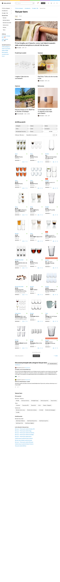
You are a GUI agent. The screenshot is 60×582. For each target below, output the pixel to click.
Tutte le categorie (6, 8)
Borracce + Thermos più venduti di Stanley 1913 (25, 429)
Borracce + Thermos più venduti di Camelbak (24, 434)
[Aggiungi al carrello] (27, 162)
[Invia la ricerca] (16, 3)
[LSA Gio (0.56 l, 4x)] (21, 230)
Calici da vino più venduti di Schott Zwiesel (24, 438)
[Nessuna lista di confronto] (51, 3)
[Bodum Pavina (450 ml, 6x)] (21, 150)
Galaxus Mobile (5, 50)
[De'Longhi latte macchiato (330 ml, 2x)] (36, 203)
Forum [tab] (20, 16)
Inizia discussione (53, 363)
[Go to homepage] (6, 3)
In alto (56, 355)
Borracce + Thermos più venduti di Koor (23, 436)
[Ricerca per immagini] (33, 3)
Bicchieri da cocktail (7, 22)
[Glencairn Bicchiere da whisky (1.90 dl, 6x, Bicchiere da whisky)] (21, 256)
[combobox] (22, 135)
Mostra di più (36, 355)
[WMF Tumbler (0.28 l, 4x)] (36, 283)
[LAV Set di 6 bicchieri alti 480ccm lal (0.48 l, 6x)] (51, 150)
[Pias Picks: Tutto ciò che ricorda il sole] (48, 66)
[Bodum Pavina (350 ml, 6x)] (21, 177)
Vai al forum (17, 364)
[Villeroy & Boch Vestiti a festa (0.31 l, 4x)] (21, 337)
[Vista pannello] (54, 135)
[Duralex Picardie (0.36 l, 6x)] (51, 256)
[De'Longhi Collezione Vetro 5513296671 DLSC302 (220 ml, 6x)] (21, 203)
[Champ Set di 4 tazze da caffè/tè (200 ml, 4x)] (51, 310)
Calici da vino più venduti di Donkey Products (24, 444)
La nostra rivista (5, 54)
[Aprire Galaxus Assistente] (48, 3)
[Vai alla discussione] (36, 372)
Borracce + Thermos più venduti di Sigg (23, 431)
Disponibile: (28, 135)
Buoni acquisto (5, 52)
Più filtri (50, 131)
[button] (26, 153)
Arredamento (5, 10)
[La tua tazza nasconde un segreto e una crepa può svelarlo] (48, 100)
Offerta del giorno (6, 46)
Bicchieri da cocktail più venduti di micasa (23, 440)
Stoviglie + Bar (5, 13)
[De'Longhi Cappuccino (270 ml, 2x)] (36, 230)
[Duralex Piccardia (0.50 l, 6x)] (51, 203)
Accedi (43, 3)
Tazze (4, 29)
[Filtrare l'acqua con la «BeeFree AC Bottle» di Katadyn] (25, 100)
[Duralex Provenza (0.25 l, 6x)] (51, 337)
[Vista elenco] (56, 135)
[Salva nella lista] (25, 162)
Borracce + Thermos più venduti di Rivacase (24, 442)
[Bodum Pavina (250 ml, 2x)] (36, 256)
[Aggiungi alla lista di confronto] (23, 162)
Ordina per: (17, 135)
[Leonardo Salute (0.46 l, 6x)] (36, 310)
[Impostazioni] (38, 3)
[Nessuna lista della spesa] (54, 3)
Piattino (4, 27)
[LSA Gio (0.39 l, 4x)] (51, 177)
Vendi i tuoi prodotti (6, 48)
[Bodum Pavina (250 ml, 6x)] (36, 177)
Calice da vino (5, 25)
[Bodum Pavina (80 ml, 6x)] (36, 150)
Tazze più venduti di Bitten (20, 446)
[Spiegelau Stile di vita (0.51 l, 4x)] (36, 337)
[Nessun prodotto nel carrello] (57, 3)
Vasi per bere (5, 15)
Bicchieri (4, 17)
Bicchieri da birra (6, 20)
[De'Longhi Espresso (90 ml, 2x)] (51, 230)
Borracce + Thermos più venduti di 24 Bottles (24, 432)
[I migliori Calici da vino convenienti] (25, 65)
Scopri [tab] (16, 16)
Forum (3, 56)
